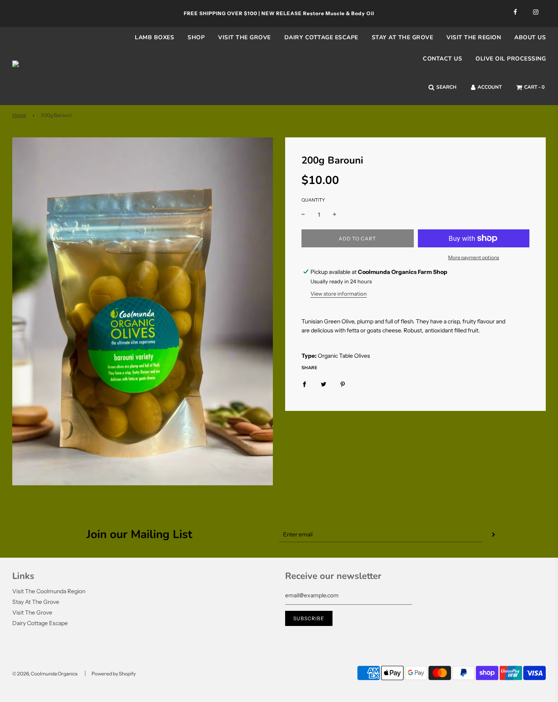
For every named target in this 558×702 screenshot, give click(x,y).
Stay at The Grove (402, 37)
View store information (338, 293)
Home (19, 115)
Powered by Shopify (114, 674)
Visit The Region (473, 37)
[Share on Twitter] (324, 383)
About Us (530, 37)
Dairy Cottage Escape (321, 37)
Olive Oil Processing (510, 59)
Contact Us (442, 59)
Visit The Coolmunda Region (48, 591)
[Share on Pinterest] (343, 383)
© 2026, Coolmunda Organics (45, 674)
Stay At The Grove (35, 602)
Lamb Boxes (154, 37)
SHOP (196, 37)
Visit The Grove (244, 37)
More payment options (473, 257)
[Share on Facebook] (304, 383)
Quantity (313, 200)
